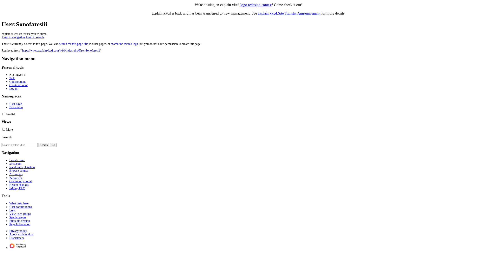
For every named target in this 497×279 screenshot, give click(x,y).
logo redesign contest (256, 5)
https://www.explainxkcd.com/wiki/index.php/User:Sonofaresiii (61, 50)
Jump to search (35, 37)
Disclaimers (16, 237)
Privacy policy (18, 230)
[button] (3, 114)
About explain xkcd (21, 234)
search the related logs (124, 44)
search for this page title (73, 44)
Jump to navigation (13, 37)
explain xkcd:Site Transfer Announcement (289, 13)
